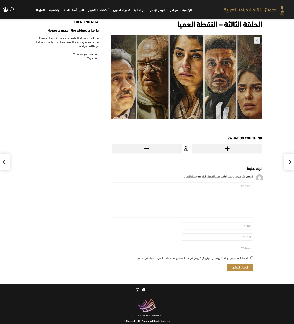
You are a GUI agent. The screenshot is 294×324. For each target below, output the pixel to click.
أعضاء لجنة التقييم (98, 10)
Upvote (227, 149)
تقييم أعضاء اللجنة (74, 10)
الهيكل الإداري (157, 10)
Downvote (147, 149)
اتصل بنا (40, 10)
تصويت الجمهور (121, 10)
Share (257, 40)
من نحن (174, 10)
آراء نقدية (54, 10)
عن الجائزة (139, 10)
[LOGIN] (5, 10)
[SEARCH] (12, 10)
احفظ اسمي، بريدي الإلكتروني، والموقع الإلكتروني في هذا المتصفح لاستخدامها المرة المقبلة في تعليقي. (192, 258)
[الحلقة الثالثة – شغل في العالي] (289, 162)
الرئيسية (187, 10)
